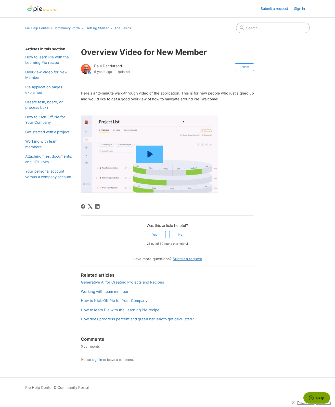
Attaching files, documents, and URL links (48, 159)
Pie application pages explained (43, 90)
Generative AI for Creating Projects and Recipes (122, 282)
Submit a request (274, 8)
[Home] (42, 8)
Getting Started (97, 28)
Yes (154, 234)
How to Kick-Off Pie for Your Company (45, 120)
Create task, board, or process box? (44, 105)
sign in (97, 360)
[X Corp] (90, 206)
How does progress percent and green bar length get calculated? (137, 319)
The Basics (123, 28)
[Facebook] (83, 206)
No (180, 234)
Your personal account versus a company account (48, 174)
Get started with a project (47, 132)
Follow (244, 67)
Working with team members (41, 144)
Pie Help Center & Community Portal (52, 28)
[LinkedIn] (97, 206)
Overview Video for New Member (46, 75)
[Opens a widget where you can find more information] (316, 398)
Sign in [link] (299, 8)
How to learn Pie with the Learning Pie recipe (47, 60)
